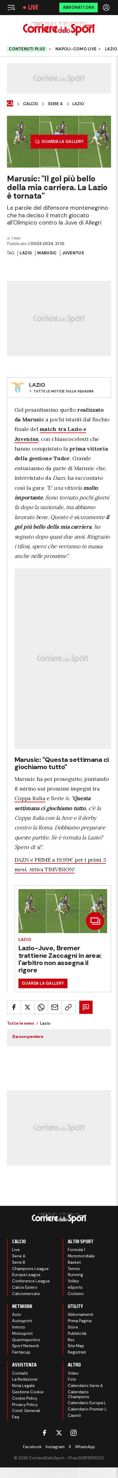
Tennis (74, 1268)
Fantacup (21, 1352)
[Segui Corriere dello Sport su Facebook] (44, 1432)
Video (73, 1373)
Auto (16, 1314)
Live (33, 7)
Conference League (31, 1281)
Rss (71, 1339)
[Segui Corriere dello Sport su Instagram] (73, 1432)
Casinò (74, 1415)
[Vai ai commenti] (86, 1007)
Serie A (55, 104)
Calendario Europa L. (87, 1402)
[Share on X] (27, 1007)
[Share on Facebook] (14, 1007)
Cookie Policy (24, 1398)
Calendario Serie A (85, 1385)
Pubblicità (77, 1333)
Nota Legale (23, 1385)
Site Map (76, 1345)
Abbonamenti (80, 1314)
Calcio (30, 104)
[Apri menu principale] (11, 7)
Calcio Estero (24, 1287)
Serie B (18, 1262)
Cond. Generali (26, 1410)
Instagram (55, 1446)
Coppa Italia (30, 798)
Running (75, 1274)
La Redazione (25, 1379)
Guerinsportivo (26, 1339)
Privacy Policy (25, 1404)
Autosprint (22, 1320)
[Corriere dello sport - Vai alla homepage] (59, 29)
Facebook (32, 1446)
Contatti (20, 1373)
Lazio (78, 104)
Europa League (26, 1274)
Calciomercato (26, 1293)
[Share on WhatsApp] (41, 1007)
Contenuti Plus (27, 49)
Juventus (73, 253)
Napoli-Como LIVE (76, 49)
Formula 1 (76, 1249)
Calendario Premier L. (88, 1409)
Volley (73, 1281)
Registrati (77, 1352)
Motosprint (22, 1333)
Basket (74, 1262)
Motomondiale (81, 1256)
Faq (15, 1417)
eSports (75, 1287)
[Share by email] (54, 1007)
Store (73, 1327)
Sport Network (25, 1345)
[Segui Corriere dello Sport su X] (59, 1432)
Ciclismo (76, 1293)
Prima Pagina (80, 1320)
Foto (72, 1379)
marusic (47, 253)
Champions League (30, 1268)
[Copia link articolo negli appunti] (68, 1007)
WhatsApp (85, 1446)
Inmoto (18, 1327)
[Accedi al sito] (107, 7)
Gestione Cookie (28, 1392)
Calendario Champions (78, 1394)
